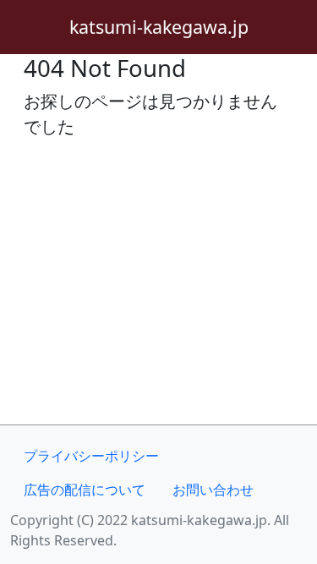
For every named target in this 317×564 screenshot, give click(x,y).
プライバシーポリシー (91, 455)
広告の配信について (84, 489)
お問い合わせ (213, 489)
